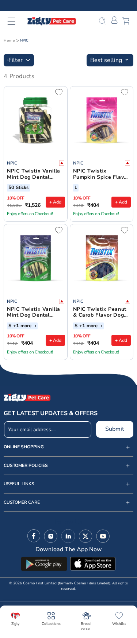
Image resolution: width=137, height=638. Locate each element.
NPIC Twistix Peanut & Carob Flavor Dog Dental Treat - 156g (99, 312)
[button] (15, 21)
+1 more (23, 326)
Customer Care (22, 502)
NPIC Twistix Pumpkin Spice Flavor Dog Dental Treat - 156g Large (101, 174)
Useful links (19, 484)
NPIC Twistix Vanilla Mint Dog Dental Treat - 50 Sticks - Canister (33, 174)
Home (9, 40)
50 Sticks (18, 188)
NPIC (24, 40)
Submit (114, 429)
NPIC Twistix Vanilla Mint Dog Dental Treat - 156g (33, 312)
